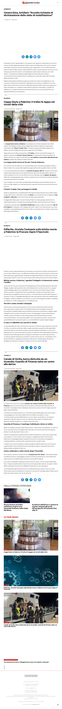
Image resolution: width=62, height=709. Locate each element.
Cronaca (7, 355)
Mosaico (7, 226)
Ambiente (7, 9)
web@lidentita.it (32, 688)
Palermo (7, 98)
